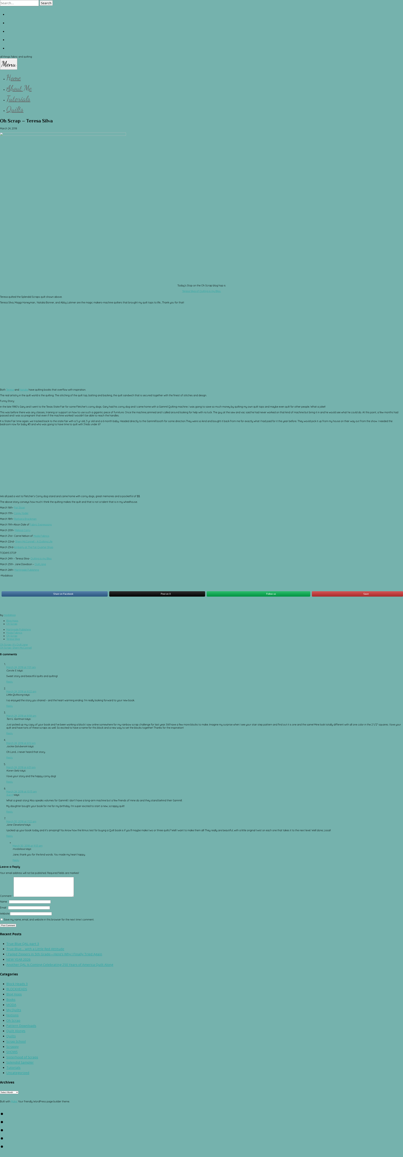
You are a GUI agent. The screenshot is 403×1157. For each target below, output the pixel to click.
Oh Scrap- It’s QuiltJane (14, 644)
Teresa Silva (13, 639)
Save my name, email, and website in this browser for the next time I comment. (49, 919)
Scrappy (12, 1046)
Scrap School (16, 1041)
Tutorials (18, 98)
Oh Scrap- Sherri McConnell (16, 647)
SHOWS (12, 1052)
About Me (19, 88)
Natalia (24, 389)
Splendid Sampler (20, 1062)
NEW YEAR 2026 (18, 959)
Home (13, 77)
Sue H (9, 794)
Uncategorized (17, 1072)
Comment (6, 895)
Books (10, 999)
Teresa (10, 389)
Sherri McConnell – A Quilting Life (33, 541)
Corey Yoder (21, 513)
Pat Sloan (19, 507)
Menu (8, 63)
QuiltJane (40, 564)
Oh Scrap (11, 623)
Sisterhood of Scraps (22, 1057)
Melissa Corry (22, 530)
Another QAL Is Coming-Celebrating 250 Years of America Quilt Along (59, 964)
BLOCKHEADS (16, 989)
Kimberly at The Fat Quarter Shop (33, 547)
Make (14, 1101)
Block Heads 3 (17, 984)
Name (4, 901)
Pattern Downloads (21, 1025)
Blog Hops (12, 620)
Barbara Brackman (25, 518)
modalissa (10, 615)
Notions (12, 1015)
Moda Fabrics (41, 535)
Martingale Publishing (26, 569)
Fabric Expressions (41, 524)
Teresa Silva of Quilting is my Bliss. (201, 291)
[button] (46, 3)
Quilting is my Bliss (41, 558)
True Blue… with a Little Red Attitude (35, 949)
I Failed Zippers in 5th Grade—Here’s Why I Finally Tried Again (54, 954)
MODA (11, 1004)
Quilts (14, 109)
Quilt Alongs (15, 1031)
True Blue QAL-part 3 (22, 943)
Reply (9, 681)
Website (4, 913)
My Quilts (13, 1010)
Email (4, 907)
